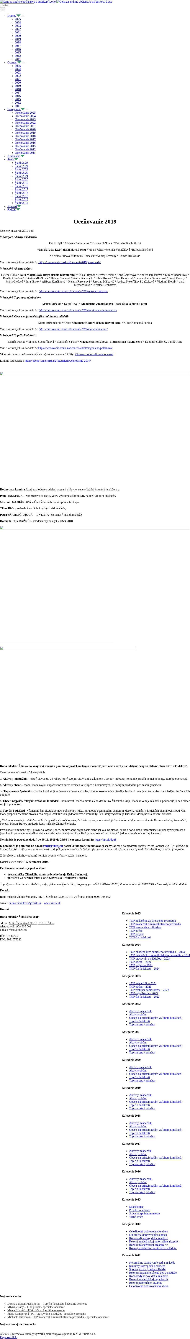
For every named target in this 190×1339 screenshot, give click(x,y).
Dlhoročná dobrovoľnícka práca (148, 1234)
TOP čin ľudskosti (140, 937)
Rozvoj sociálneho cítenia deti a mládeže (153, 1248)
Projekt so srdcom (139, 1210)
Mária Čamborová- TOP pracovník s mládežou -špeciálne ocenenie (46, 1313)
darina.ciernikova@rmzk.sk (25, 903)
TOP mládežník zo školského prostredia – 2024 (157, 951)
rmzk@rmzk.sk (18, 929)
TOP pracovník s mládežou (145, 927)
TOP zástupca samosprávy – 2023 (149, 989)
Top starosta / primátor (142, 1024)
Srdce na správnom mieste (144, 1213)
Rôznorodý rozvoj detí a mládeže (148, 1238)
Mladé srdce (136, 1206)
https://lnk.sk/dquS (106, 839)
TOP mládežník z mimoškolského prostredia (155, 924)
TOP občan (135, 930)
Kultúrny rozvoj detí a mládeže (147, 1266)
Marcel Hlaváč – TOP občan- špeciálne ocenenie (36, 1310)
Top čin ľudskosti (139, 1021)
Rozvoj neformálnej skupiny (145, 1282)
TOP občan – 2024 (140, 961)
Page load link (8, 1337)
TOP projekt (136, 934)
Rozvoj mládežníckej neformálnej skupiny (153, 1241)
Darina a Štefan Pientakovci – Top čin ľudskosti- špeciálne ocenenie (47, 1303)
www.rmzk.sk (52, 903)
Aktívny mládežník (140, 1011)
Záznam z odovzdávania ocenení (94, 354)
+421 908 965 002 (20, 926)
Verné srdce (136, 1216)
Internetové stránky (22, 1333)
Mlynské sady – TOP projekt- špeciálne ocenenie (36, 1307)
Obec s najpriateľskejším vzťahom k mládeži (155, 1017)
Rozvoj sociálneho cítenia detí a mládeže (153, 1272)
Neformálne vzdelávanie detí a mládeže (152, 1262)
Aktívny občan (138, 1014)
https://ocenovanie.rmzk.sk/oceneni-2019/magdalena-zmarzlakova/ (78, 310)
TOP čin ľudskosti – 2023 (144, 996)
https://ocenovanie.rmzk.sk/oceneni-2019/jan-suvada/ (70, 262)
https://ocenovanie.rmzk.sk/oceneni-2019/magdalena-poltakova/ (75, 348)
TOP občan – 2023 (140, 986)
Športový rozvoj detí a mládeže (147, 1269)
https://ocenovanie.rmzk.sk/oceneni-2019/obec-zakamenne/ (73, 329)
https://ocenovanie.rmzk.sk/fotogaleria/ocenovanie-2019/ (58, 360)
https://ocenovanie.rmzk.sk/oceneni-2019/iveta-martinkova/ (73, 291)
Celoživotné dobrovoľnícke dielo (148, 1231)
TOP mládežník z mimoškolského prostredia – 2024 (159, 955)
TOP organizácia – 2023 (143, 993)
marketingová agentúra (59, 1333)
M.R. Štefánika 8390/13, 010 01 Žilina (31, 923)
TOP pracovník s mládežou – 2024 (149, 958)
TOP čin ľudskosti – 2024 (144, 968)
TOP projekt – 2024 (141, 965)
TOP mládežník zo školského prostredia (152, 920)
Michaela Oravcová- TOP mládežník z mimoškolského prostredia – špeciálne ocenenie (58, 1317)
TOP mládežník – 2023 (142, 983)
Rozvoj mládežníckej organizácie (148, 1244)
